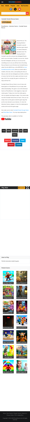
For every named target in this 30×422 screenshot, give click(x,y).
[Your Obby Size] (8, 349)
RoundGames (4, 26)
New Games (10, 413)
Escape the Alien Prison (21, 327)
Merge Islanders (8, 298)
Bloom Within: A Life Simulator (8, 312)
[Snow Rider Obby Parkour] (8, 275)
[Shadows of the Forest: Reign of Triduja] (21, 290)
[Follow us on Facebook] (11, 9)
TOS (15, 415)
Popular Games (17, 413)
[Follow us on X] (15, 9)
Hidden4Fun (20, 415)
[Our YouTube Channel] (19, 9)
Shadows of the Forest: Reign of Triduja (21, 298)
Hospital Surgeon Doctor (21, 372)
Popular (13, 5)
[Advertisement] (15, 33)
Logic (25, 130)
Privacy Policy (10, 415)
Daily (18, 5)
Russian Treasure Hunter (21, 283)
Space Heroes (21, 312)
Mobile (7, 5)
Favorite (22, 187)
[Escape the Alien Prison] (21, 320)
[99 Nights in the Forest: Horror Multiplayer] (21, 335)
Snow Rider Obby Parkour (8, 283)
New (2, 5)
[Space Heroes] (21, 305)
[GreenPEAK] (21, 349)
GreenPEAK (22, 357)
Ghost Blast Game (7, 112)
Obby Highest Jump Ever (8, 372)
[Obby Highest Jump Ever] (8, 364)
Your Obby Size (8, 357)
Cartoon (15, 130)
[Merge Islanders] (8, 290)
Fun (21, 130)
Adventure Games (13, 26)
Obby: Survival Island (8, 342)
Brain (8, 130)
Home (4, 413)
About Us (24, 413)
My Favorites (24, 5)
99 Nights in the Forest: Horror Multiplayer (21, 342)
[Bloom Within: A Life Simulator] (8, 305)
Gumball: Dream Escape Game (21, 110)
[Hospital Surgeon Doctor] (21, 364)
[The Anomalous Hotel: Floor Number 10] (8, 320)
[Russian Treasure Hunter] (21, 275)
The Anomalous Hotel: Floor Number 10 (8, 327)
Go (27, 13)
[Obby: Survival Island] (8, 335)
